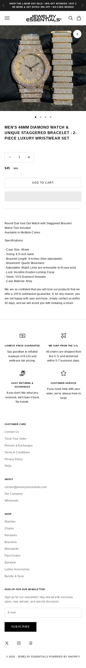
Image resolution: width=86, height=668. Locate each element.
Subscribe (20, 626)
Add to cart (43, 182)
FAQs (8, 465)
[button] (43, 196)
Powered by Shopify (64, 656)
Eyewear (10, 562)
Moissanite (12, 548)
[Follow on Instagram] (19, 643)
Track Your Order (16, 438)
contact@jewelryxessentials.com (26, 487)
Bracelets (11, 542)
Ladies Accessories (17, 569)
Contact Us (12, 431)
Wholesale (11, 500)
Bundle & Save (14, 576)
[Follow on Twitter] (7, 643)
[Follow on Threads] (30, 643)
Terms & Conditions (17, 452)
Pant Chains (13, 555)
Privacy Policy (14, 459)
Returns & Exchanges (19, 445)
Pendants (11, 535)
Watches (10, 521)
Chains (9, 528)
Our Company (14, 493)
